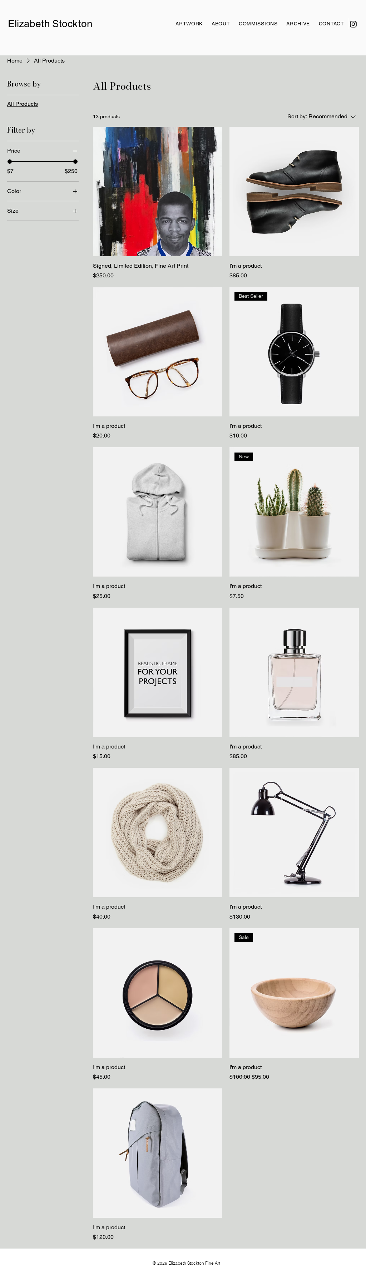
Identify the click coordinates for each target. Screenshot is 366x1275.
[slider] (9, 161)
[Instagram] (353, 24)
